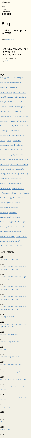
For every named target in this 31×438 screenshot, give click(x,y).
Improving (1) (4, 164)
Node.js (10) (3, 183)
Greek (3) (20, 150)
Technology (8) (4, 227)
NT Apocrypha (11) (15, 183)
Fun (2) (9, 140)
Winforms (8, 39)
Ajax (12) (3, 82)
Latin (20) (10, 174)
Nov (13, 259)
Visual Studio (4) (21, 236)
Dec (17, 259)
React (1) (17, 202)
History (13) (3, 159)
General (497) (17, 140)
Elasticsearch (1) (5, 135)
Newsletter (6, 12)
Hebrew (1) (19, 154)
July (24, 266)
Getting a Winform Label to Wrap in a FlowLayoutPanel (15, 52)
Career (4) (11, 106)
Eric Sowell (6, 2)
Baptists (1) (22, 97)
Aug (1, 259)
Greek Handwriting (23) (7, 154)
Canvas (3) (3, 106)
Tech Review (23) (20, 222)
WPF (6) (22, 246)
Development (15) (22, 116)
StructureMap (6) (5, 217)
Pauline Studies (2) (18, 188)
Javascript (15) (20, 169)
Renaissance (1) (5, 207)
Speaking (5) (13, 212)
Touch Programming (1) (7, 236)
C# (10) (10, 102)
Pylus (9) (3, 202)
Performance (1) (5, 193)
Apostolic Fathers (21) (14, 82)
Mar (8, 266)
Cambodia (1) (17, 102)
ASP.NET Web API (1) (19, 92)
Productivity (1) (18, 198)
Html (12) (12, 159)
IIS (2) (26, 159)
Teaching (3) (16, 217)
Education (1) (11, 78)
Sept (5, 259)
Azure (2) (3, 97)
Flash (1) (2, 140)
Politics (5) (25, 193)
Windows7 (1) (4, 246)
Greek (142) (12, 150)
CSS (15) (13, 116)
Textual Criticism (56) (17, 227)
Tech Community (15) (7, 222)
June (20, 266)
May (16, 266)
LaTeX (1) (3, 174)
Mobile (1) (24, 174)
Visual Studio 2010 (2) (7, 241)
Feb (4, 266)
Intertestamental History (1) (19, 164)
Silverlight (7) (15, 207)
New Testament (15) (17, 178)
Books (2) (3, 78)
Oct (9, 259)
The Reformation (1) (6, 231)
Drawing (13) (15, 121)
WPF (12, 39)
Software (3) (4, 212)
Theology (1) (18, 231)
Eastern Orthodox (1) (21, 126)
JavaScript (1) (10, 169)
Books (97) (3, 102)
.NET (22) (20, 78)
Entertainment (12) (18, 135)
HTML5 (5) (19, 159)
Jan (1, 266)
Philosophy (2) (16, 193)
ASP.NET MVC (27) (6, 92)
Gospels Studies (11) (16, 145)
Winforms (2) (14, 246)
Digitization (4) (5, 121)
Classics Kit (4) (4, 116)
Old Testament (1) (5, 188)
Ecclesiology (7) (5, 130)
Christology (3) (20, 106)
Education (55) (15, 130)
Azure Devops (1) (12, 97)
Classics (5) (17, 111)
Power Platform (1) (6, 198)
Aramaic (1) (3, 87)
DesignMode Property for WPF (14, 32)
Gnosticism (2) (4, 145)
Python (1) (10, 202)
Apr (12, 266)
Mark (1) (17, 174)
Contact (4, 9)
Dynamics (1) (24, 121)
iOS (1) (2, 169)
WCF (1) (17, 241)
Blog (3, 7)
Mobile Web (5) (4, 178)
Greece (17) (3, 150)
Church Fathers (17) (6, 111)
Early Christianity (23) (7, 126)
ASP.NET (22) (13, 87)
